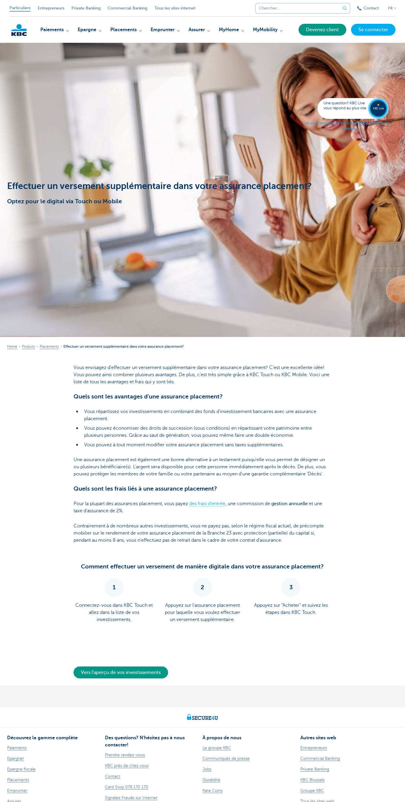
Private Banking (86, 8)
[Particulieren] (18, 30)
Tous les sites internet (174, 8)
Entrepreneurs (51, 8)
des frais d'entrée (207, 503)
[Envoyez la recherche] (344, 8)
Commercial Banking (127, 8)
